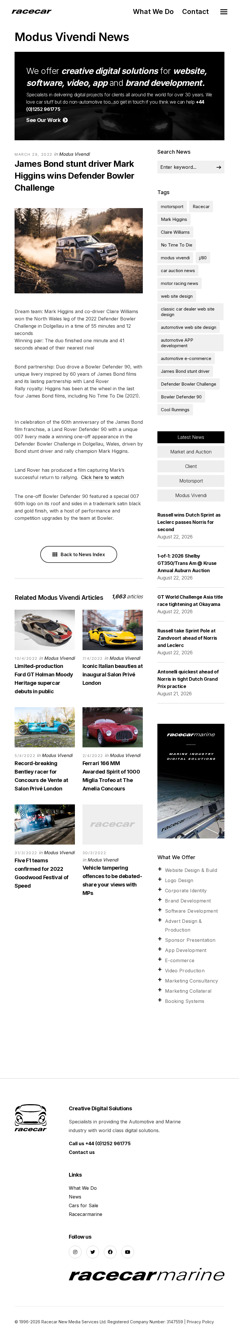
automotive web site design (188, 327)
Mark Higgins (174, 219)
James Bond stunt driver (185, 371)
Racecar (201, 206)
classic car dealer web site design (188, 311)
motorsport (172, 206)
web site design (177, 296)
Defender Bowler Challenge (188, 384)
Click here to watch (102, 477)
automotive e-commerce (186, 358)
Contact (195, 12)
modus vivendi (175, 257)
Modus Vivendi (74, 154)
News (75, 1197)
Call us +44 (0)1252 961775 (100, 1143)
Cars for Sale (83, 1205)
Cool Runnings (175, 409)
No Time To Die (176, 245)
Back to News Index (82, 554)
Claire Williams (175, 232)
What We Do (153, 12)
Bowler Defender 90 (181, 397)
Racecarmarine (85, 1214)
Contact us (82, 1152)
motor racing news (179, 283)
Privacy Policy (200, 1321)
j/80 (203, 257)
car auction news (178, 270)
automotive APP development (177, 342)
